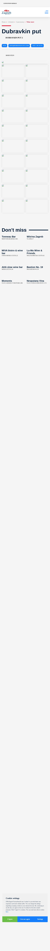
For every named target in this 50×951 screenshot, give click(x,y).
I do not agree (25, 919)
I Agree (9, 919)
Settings (40, 919)
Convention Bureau (10, 3)
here (7, 911)
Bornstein (10, 55)
